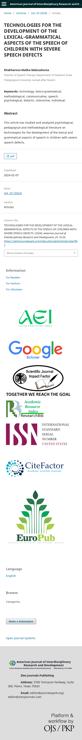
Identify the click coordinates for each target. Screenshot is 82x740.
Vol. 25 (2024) (39, 13)
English (11, 576)
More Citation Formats (20, 253)
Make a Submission (21, 621)
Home (7, 13)
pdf (12, 156)
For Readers (13, 277)
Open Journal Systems (20, 638)
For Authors (13, 283)
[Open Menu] (4, 4)
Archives (21, 13)
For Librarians (14, 289)
